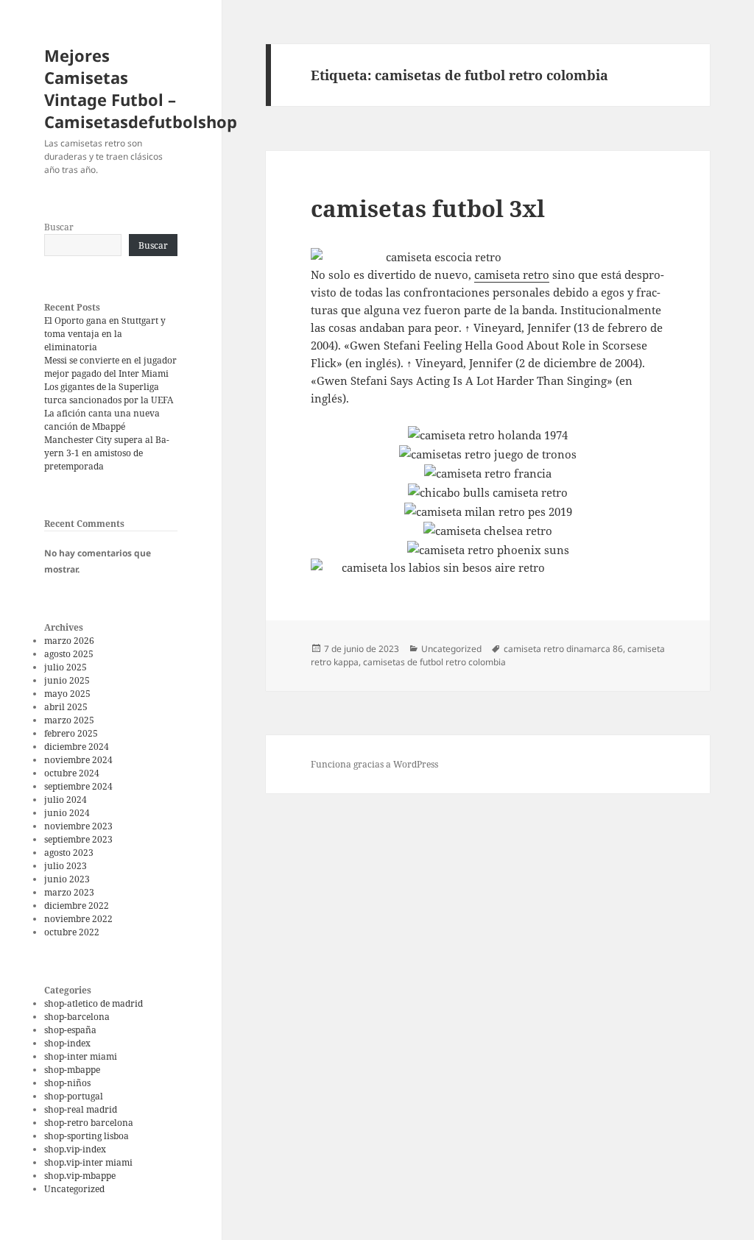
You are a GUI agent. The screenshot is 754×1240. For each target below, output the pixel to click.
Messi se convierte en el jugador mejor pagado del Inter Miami (110, 367)
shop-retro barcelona (88, 1122)
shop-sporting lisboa (86, 1136)
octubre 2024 (71, 773)
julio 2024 (65, 799)
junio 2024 (67, 813)
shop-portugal (73, 1096)
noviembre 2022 (78, 919)
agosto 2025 (69, 654)
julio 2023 (65, 866)
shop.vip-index (75, 1149)
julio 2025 (65, 667)
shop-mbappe (72, 1069)
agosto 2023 (69, 852)
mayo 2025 (67, 693)
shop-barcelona (77, 1016)
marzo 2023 (69, 892)
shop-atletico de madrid (93, 1003)
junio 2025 (67, 680)
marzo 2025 (69, 720)
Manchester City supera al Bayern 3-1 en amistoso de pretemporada (106, 452)
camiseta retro (511, 274)
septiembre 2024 (78, 786)
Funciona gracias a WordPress (374, 764)
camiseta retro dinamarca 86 (563, 648)
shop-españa (70, 1030)
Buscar (59, 227)
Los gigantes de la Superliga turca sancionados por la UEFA (108, 393)
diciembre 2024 (76, 746)
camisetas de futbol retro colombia (434, 662)
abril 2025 (66, 707)
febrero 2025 (71, 733)
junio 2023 (67, 879)
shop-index (67, 1043)
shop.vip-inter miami (88, 1162)
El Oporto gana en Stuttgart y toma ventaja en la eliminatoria (105, 333)
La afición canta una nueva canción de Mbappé (102, 420)
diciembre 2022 (76, 905)
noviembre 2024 (78, 760)
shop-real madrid (80, 1109)
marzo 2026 (69, 640)
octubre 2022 (71, 932)
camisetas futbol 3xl (428, 208)
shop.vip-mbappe (80, 1175)
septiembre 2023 (78, 839)
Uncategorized (74, 1189)
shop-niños (67, 1083)
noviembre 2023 (78, 826)
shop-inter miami (80, 1056)
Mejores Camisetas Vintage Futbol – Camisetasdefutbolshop (140, 88)
